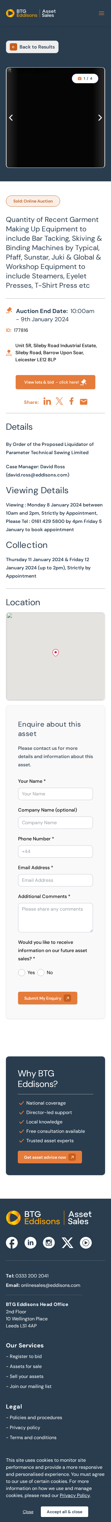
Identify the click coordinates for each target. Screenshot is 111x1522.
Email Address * (35, 867)
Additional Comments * (44, 896)
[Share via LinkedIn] (47, 401)
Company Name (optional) (47, 810)
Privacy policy (23, 1427)
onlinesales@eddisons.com (50, 1285)
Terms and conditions (31, 1437)
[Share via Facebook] (71, 401)
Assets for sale (24, 1366)
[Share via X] (59, 401)
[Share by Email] (83, 402)
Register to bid (24, 1356)
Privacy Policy (75, 1495)
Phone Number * (36, 839)
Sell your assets (25, 1376)
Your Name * (32, 781)
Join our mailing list (29, 1386)
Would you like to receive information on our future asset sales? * (52, 950)
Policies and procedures (34, 1417)
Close (28, 1511)
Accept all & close (64, 1511)
